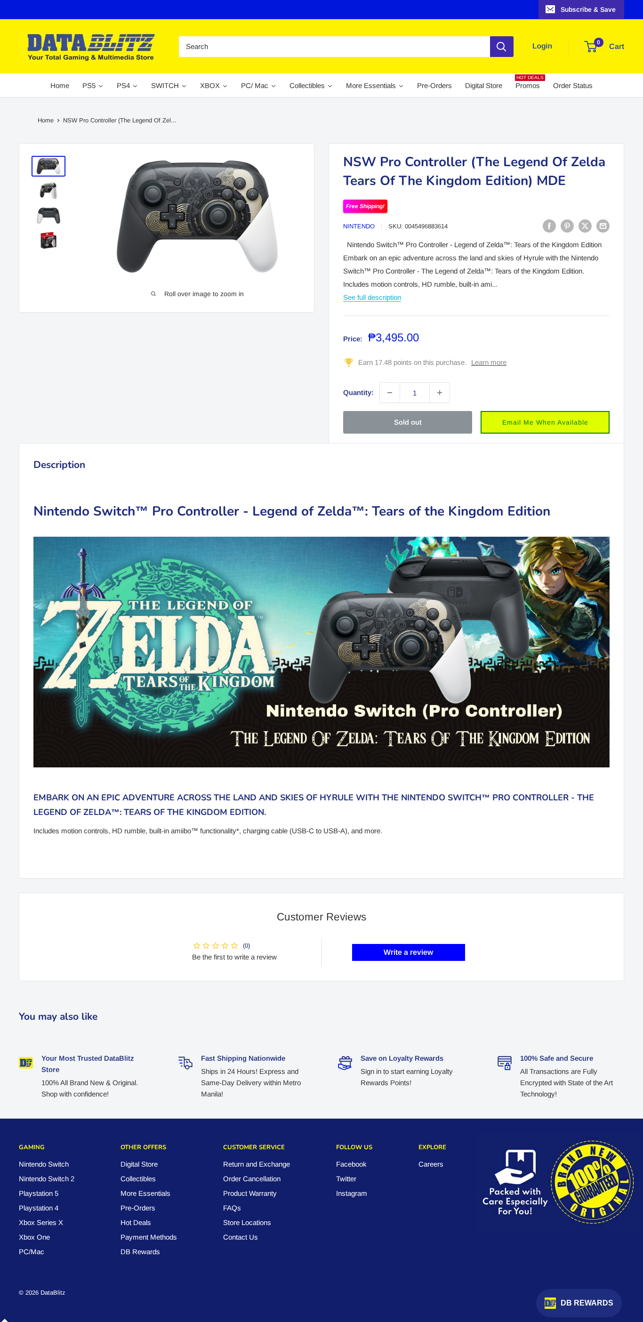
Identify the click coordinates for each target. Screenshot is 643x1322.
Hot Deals (136, 1222)
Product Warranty (250, 1193)
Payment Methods (149, 1237)
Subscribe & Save (588, 9)
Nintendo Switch (44, 1164)
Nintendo (359, 226)
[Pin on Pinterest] (567, 226)
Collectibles (138, 1179)
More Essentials (145, 1193)
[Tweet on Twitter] (585, 226)
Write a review (408, 952)
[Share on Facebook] (549, 226)
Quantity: (358, 392)
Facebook (351, 1164)
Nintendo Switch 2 (46, 1179)
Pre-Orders (138, 1208)
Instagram (351, 1193)
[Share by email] (603, 226)
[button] (545, 422)
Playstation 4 (38, 1208)
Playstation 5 (38, 1193)
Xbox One (34, 1237)
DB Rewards (140, 1252)
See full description (372, 297)
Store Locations (247, 1222)
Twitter (346, 1179)
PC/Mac (31, 1252)
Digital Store (139, 1164)
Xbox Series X (41, 1222)
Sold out (408, 422)
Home (46, 120)
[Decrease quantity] (390, 393)
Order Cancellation (252, 1179)
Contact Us (240, 1237)
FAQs (232, 1208)
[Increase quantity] (440, 393)
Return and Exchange (256, 1164)
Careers (430, 1164)
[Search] (502, 46)
